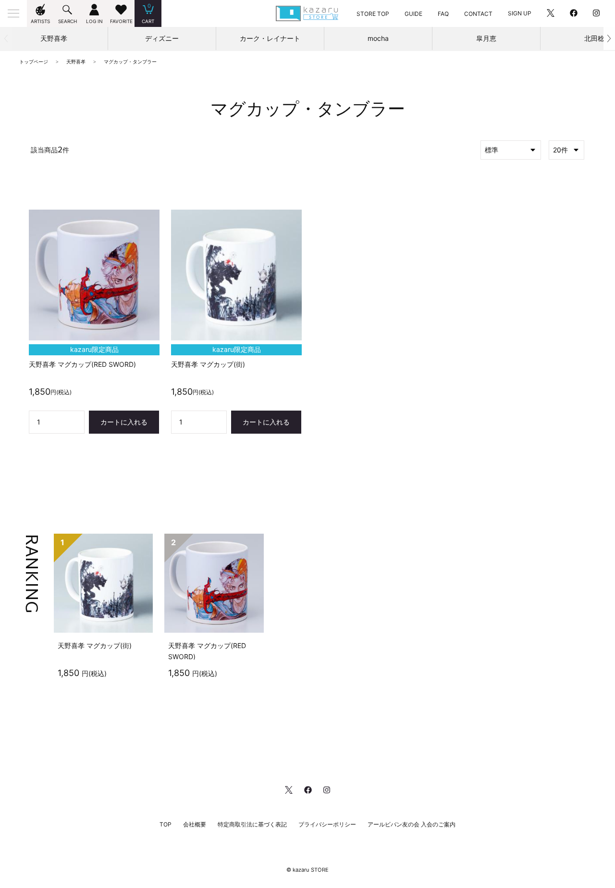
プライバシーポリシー (327, 824)
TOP (166, 824)
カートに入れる (124, 422)
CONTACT (478, 13)
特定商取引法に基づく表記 (252, 824)
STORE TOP (373, 13)
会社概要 (194, 824)
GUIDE (413, 13)
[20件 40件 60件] (566, 150)
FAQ (443, 13)
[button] (609, 38)
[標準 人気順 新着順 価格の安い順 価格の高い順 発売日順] (510, 150)
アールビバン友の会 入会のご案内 (411, 824)
